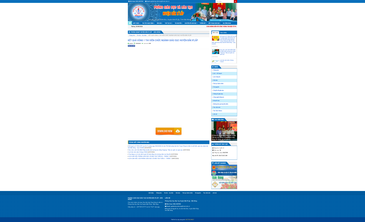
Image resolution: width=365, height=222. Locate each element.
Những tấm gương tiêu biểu (220, 104)
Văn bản (159, 23)
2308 (150, 43)
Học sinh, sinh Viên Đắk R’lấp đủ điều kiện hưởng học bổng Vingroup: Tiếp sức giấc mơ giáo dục (156, 150)
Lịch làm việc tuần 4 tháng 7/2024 (138, 152)
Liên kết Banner (220, 163)
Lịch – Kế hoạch (217, 73)
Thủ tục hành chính (218, 83)
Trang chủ (132, 35)
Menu (216, 67)
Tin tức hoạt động (148, 23)
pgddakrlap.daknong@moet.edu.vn (159, 1)
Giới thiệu (136, 23)
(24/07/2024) (215, 56)
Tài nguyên (178, 23)
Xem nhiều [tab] (223, 32)
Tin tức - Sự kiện (141, 35)
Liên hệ (215, 114)
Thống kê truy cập (221, 144)
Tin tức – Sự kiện (168, 193)
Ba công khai (227, 23)
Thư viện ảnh (216, 107)
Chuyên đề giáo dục (191, 23)
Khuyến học (216, 100)
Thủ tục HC (168, 23)
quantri (131, 43)
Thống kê (203, 23)
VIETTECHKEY (189, 219)
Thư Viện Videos (217, 110)
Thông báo (216, 70)
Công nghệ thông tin (218, 97)
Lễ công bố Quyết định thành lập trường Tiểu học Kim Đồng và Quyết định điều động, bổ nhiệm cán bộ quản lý (224, 137)
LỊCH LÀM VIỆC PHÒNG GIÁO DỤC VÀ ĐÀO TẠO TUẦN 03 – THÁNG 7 (149, 156)
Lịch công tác (216, 77)
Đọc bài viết (131, 46)
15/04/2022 (138, 43)
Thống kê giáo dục (218, 94)
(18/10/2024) (215, 46)
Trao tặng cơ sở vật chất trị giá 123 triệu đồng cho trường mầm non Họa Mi (150, 154)
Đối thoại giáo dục (214, 23)
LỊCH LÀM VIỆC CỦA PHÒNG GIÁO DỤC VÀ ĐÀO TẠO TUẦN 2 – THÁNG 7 (150, 158)
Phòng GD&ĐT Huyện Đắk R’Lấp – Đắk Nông (145, 32)
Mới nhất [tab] (215, 32)
